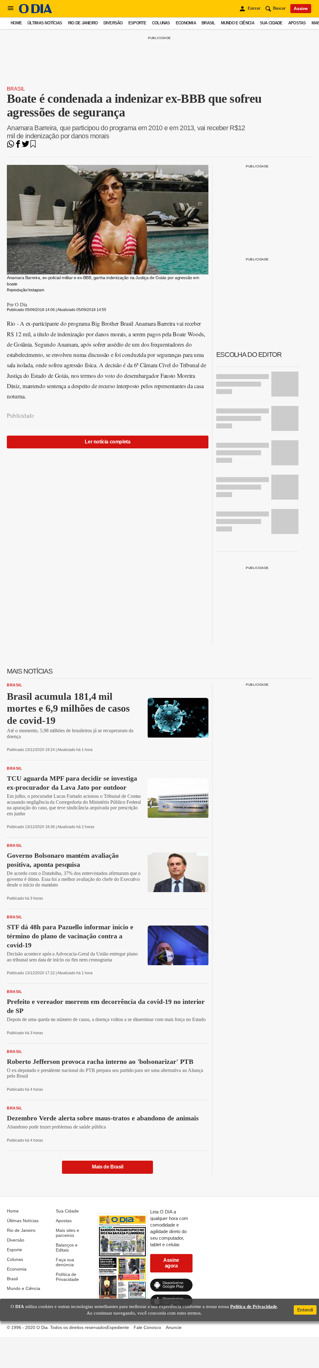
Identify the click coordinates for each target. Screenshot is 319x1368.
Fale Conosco (147, 1327)
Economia (186, 23)
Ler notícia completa (107, 441)
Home (16, 23)
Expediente (118, 1327)
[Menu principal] (10, 8)
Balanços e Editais (67, 1247)
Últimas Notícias (44, 23)
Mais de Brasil (107, 1166)
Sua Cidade (271, 23)
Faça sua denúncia (65, 1262)
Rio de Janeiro (83, 23)
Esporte (137, 23)
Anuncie (174, 1327)
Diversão (113, 23)
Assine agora (171, 1262)
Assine (301, 8)
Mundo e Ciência (237, 23)
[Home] (35, 11)
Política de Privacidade (67, 1277)
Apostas (297, 23)
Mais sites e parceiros (67, 1233)
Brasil (208, 23)
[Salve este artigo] (33, 146)
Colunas (161, 23)
